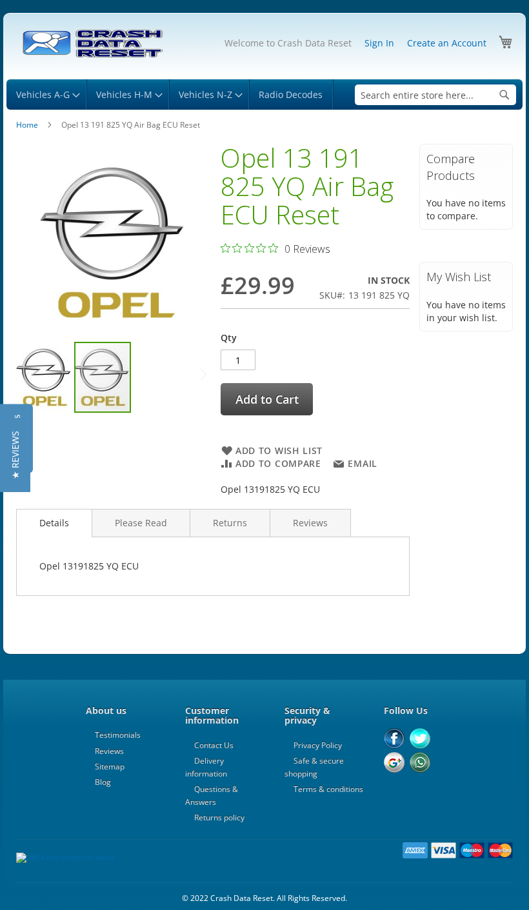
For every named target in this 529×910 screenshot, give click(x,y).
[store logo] (92, 44)
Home (27, 124)
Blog (103, 781)
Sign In (379, 43)
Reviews (310, 523)
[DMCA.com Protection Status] (65, 857)
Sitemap (110, 766)
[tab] (54, 523)
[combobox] (435, 94)
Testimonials (118, 734)
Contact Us (214, 745)
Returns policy (219, 817)
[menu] (264, 94)
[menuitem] (46, 94)
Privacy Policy (318, 745)
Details (54, 523)
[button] (45, 377)
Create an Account (446, 43)
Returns (230, 523)
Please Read (141, 523)
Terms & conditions (328, 789)
